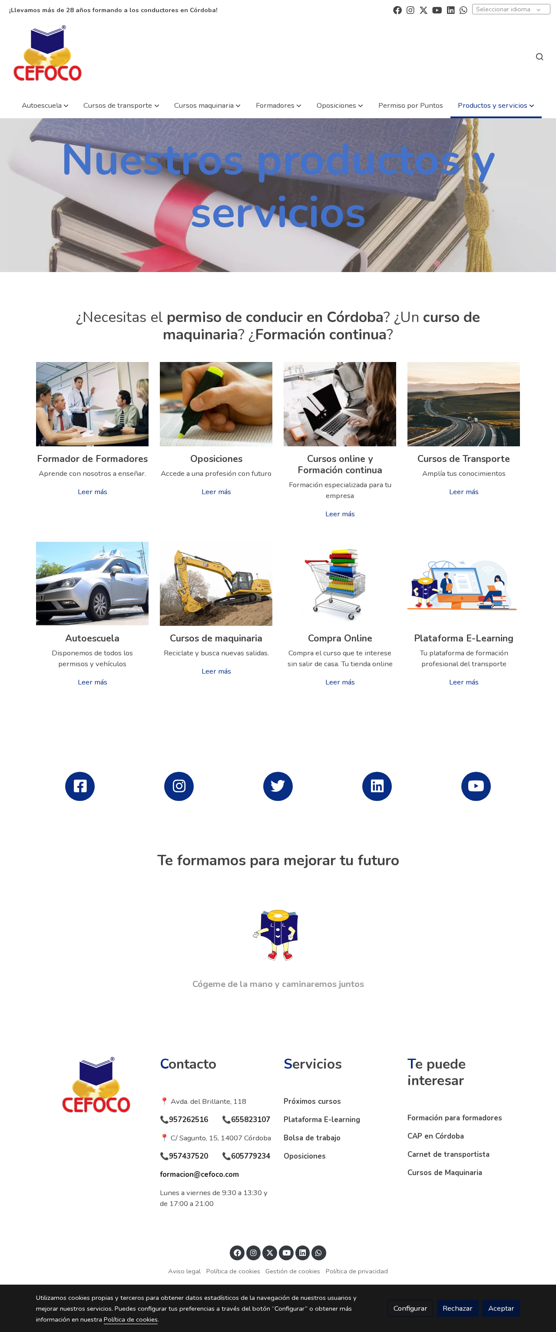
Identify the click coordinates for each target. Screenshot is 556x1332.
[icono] (79, 786)
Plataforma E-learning (322, 1120)
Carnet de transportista (448, 1154)
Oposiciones (305, 1156)
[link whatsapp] (463, 9)
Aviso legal (184, 1271)
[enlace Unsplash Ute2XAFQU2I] (340, 404)
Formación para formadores (454, 1118)
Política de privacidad (357, 1271)
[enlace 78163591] (92, 404)
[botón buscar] (539, 56)
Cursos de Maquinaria (444, 1173)
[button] (45, 105)
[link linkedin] (451, 9)
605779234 (250, 1156)
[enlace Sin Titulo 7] (463, 583)
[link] (47, 56)
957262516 (188, 1120)
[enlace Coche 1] (92, 583)
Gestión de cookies (292, 1271)
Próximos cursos (312, 1101)
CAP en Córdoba (435, 1136)
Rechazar (458, 1308)
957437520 (188, 1156)
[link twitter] (423, 9)
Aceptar (501, 1308)
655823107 (250, 1120)
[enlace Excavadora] (216, 583)
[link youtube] (437, 9)
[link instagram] (410, 9)
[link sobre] (92, 1088)
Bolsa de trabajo (312, 1138)
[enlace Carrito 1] (340, 583)
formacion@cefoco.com (199, 1174)
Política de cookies (233, 1271)
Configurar (410, 1308)
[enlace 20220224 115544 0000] (463, 404)
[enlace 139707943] (216, 404)
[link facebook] (397, 9)
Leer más (92, 492)
